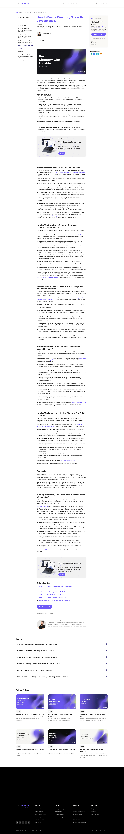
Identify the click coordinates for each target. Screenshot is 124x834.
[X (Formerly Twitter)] (26, 822)
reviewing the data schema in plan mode (48, 277)
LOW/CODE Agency (42, 506)
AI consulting (76, 819)
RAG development (77, 814)
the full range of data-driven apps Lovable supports (64, 216)
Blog (17, 12)
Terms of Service (104, 830)
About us (98, 3)
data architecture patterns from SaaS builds (71, 235)
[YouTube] (23, 822)
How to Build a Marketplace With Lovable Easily (51, 589)
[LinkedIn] (20, 822)
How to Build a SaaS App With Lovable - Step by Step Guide (55, 586)
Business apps (39, 811)
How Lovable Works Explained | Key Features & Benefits (54, 600)
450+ (45, 550)
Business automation (40, 814)
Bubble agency (58, 811)
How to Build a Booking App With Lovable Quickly (52, 597)
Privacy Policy (95, 830)
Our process (82, 3)
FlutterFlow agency (59, 814)
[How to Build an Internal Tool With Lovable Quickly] (30, 710)
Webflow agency (58, 817)
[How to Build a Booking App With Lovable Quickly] (30, 745)
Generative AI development (80, 809)
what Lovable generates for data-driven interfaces (70, 172)
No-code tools (95, 814)
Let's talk (62, 153)
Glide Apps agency (59, 809)
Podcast (93, 811)
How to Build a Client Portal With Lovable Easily (51, 594)
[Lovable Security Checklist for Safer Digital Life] (62, 745)
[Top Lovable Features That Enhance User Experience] (94, 745)
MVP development (40, 819)
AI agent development (79, 811)
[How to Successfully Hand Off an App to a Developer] (62, 710)
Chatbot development (78, 817)
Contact (105, 3)
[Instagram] (17, 822)
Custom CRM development (80, 822)
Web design (38, 822)
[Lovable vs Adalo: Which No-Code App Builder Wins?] (94, 710)
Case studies (91, 3)
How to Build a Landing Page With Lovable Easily (52, 592)
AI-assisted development (79, 402)
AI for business (39, 809)
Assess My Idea (98, 34)
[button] (58, 4)
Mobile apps (38, 817)
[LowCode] (24, 806)
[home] (22, 4)
